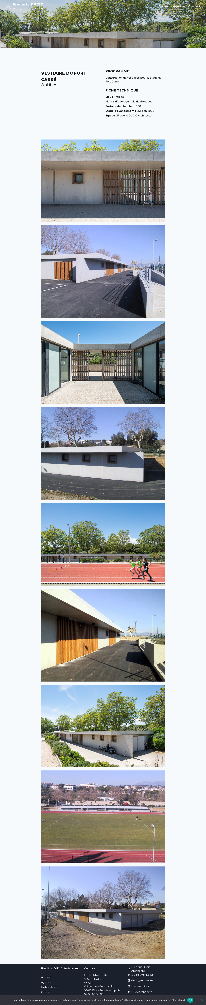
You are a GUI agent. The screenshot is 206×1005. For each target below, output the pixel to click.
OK (190, 1000)
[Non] (202, 1000)
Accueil (163, 6)
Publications (49, 987)
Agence (179, 6)
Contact (194, 6)
